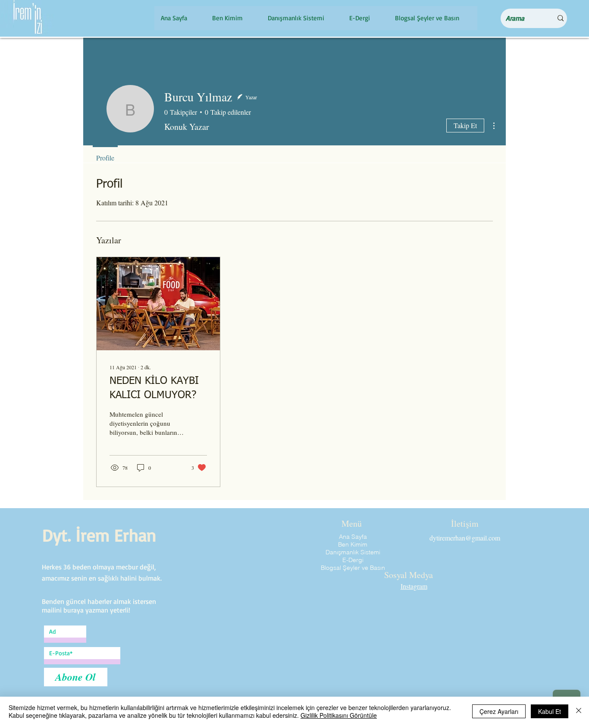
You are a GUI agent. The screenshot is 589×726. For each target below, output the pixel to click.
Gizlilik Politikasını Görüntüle (339, 715)
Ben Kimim (352, 544)
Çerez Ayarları (498, 711)
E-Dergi (352, 560)
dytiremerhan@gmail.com (464, 537)
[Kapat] (578, 711)
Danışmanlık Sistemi (353, 552)
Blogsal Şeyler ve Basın (353, 568)
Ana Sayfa (353, 537)
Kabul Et (549, 711)
